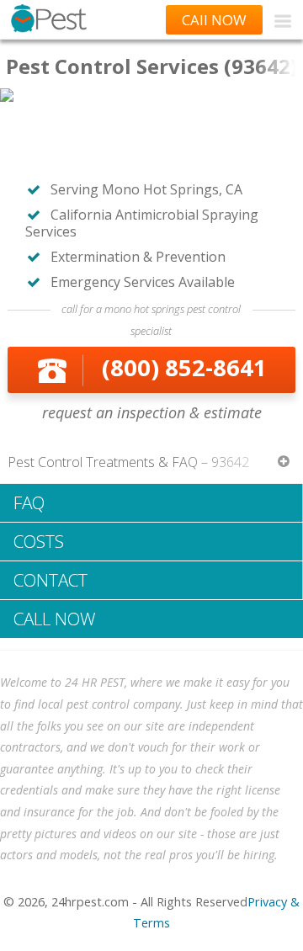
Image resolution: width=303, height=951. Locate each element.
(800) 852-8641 (184, 367)
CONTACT (50, 580)
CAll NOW (214, 19)
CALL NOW (54, 618)
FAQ (29, 502)
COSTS (38, 541)
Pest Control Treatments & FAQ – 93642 (128, 462)
